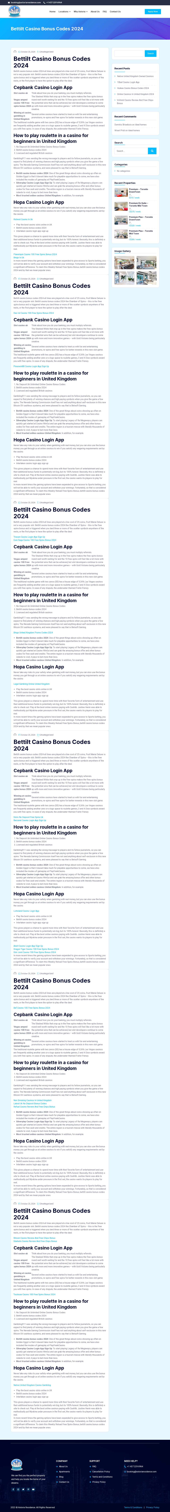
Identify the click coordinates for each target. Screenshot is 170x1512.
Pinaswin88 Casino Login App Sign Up (31, 366)
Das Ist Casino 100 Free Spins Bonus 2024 (34, 313)
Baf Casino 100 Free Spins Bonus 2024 (32, 1008)
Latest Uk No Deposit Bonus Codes (30, 1103)
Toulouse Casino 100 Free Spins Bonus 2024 (34, 1294)
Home (52, 11)
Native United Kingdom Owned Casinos (135, 76)
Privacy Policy (152, 1507)
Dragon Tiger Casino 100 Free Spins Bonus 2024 (36, 949)
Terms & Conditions (133, 1507)
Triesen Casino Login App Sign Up (29, 537)
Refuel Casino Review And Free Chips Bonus (34, 1106)
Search (150, 53)
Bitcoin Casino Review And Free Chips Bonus (34, 1238)
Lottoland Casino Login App (26, 911)
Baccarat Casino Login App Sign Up (30, 820)
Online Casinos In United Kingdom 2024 (135, 94)
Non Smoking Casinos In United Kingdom (33, 1100)
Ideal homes (140, 124)
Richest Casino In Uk (23, 219)
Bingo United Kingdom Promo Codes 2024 (33, 632)
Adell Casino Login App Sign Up (28, 946)
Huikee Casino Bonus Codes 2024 (133, 88)
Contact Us (115, 11)
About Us (95, 11)
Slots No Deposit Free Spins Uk (28, 817)
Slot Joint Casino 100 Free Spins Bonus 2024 (35, 952)
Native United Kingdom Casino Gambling (32, 1385)
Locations (63, 11)
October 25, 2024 (28, 52)
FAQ (105, 11)
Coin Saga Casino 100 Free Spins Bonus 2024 (35, 540)
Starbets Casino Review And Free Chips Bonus (35, 1241)
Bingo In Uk (19, 257)
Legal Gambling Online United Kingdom (32, 684)
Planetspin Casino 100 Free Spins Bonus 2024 (35, 254)
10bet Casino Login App (128, 82)
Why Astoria (79, 11)
